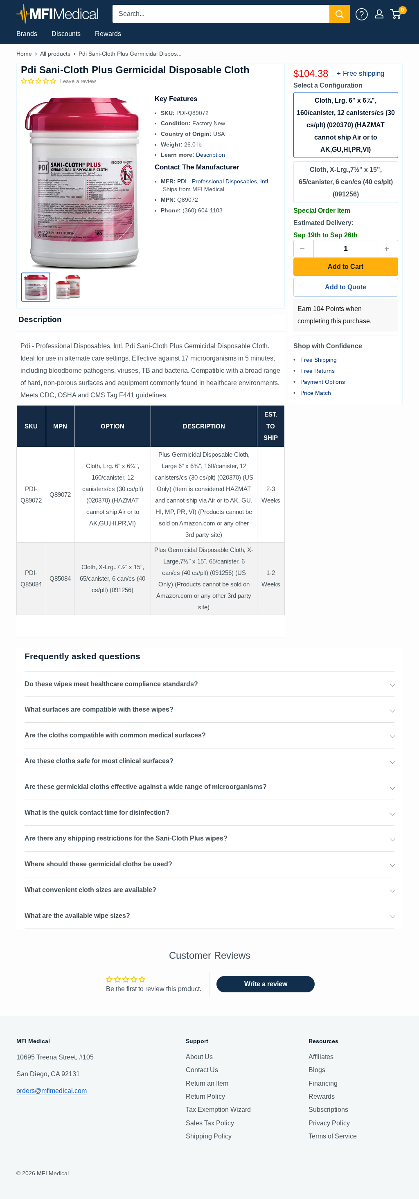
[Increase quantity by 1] (388, 248)
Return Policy (205, 1096)
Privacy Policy (329, 1123)
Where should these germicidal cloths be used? (98, 864)
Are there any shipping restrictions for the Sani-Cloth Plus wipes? (126, 838)
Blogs (317, 1069)
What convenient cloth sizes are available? (90, 889)
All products (55, 53)
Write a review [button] (265, 983)
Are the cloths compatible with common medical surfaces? (115, 735)
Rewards (108, 33)
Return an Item (207, 1083)
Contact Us (202, 1069)
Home (24, 53)
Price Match (315, 393)
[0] (396, 14)
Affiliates (321, 1056)
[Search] (339, 14)
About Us (199, 1056)
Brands (26, 33)
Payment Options (322, 382)
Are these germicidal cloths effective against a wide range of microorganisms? (146, 786)
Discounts (66, 33)
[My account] (362, 13)
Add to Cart (345, 266)
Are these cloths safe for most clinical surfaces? (99, 760)
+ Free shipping (360, 73)
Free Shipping (318, 359)
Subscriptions (328, 1109)
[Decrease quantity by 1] (303, 248)
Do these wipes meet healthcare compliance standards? (111, 684)
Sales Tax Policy (210, 1123)
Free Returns (317, 370)
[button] (39, 81)
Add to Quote (345, 287)
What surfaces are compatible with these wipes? (99, 709)
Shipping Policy (209, 1136)
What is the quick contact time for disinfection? (97, 812)
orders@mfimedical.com (51, 1090)
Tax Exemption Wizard (218, 1109)
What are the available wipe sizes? (77, 915)
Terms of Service (333, 1136)
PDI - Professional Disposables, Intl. (223, 181)
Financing (323, 1083)
